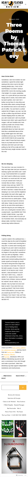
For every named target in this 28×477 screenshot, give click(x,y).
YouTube (6, 357)
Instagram (6, 354)
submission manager (10, 350)
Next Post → (21, 376)
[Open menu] (25, 4)
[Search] (22, 387)
